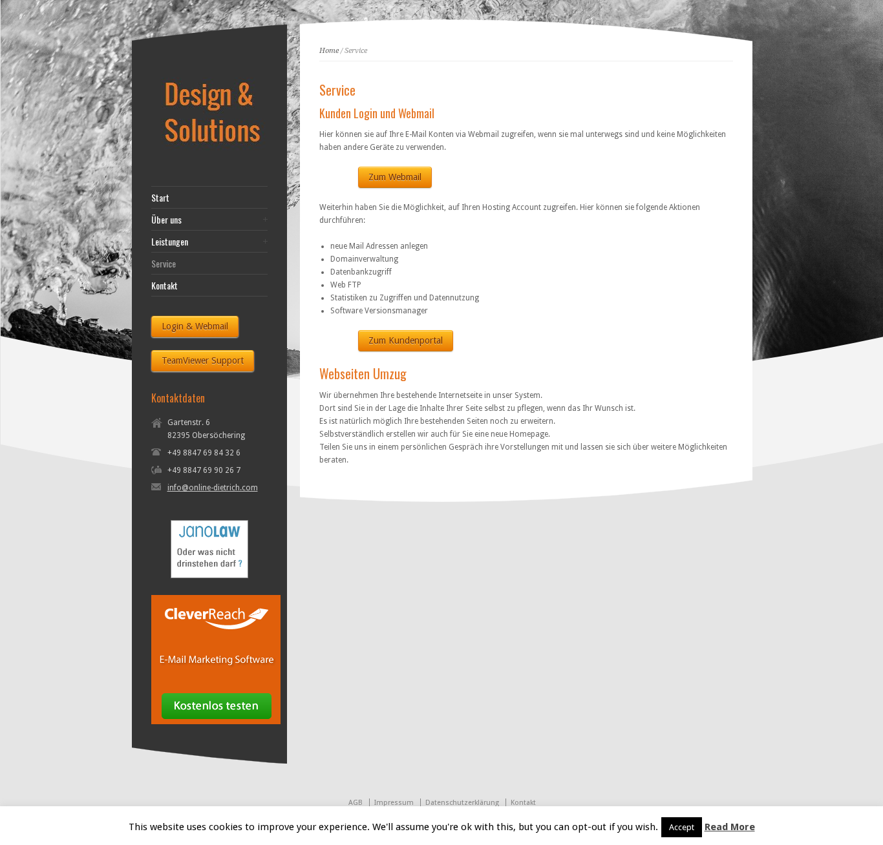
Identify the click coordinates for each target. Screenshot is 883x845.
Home (329, 51)
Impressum (394, 802)
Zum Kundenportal (405, 340)
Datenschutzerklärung (462, 802)
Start (160, 197)
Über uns (166, 219)
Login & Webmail (195, 326)
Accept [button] (681, 827)
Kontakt (164, 285)
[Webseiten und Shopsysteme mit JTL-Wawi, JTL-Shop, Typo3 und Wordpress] (216, 153)
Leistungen (169, 241)
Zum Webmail (394, 177)
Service (163, 263)
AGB (355, 802)
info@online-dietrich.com (212, 487)
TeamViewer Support (203, 360)
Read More (730, 827)
